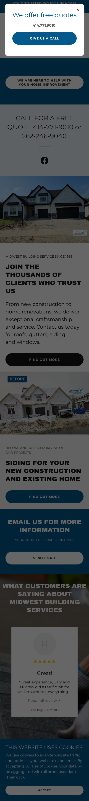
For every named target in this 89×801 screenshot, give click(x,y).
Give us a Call (44, 38)
